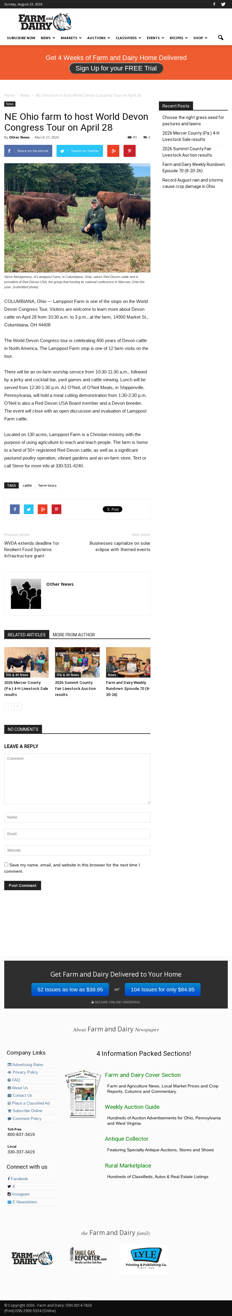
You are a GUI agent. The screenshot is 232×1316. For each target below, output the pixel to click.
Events (153, 38)
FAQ (15, 1080)
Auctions (96, 38)
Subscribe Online (26, 1111)
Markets (69, 38)
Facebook (19, 1179)
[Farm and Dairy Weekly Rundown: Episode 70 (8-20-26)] (128, 662)
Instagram (20, 1194)
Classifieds (126, 38)
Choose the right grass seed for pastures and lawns (193, 120)
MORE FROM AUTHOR (74, 634)
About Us (19, 1088)
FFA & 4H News (17, 675)
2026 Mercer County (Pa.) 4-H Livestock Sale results (26, 688)
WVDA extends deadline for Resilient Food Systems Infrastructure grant (31, 550)
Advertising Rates (27, 1065)
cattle (27, 485)
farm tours (47, 485)
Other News (19, 137)
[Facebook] (214, 4)
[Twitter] (223, 4)
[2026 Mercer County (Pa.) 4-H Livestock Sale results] (26, 662)
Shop (198, 38)
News (46, 38)
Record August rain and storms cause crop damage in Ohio (193, 183)
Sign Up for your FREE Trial (116, 68)
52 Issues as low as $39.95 (70, 990)
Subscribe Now (21, 38)
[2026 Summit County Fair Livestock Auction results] (77, 662)
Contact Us (21, 1095)
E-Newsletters (24, 1202)
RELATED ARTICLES (27, 634)
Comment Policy (26, 1119)
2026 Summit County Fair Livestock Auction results (75, 688)
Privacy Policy (24, 1072)
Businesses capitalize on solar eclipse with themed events (120, 546)
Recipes (176, 38)
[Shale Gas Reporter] (88, 1262)
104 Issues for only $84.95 (163, 990)
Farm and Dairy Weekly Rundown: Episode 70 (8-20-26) (128, 688)
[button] (220, 38)
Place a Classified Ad (30, 1103)
